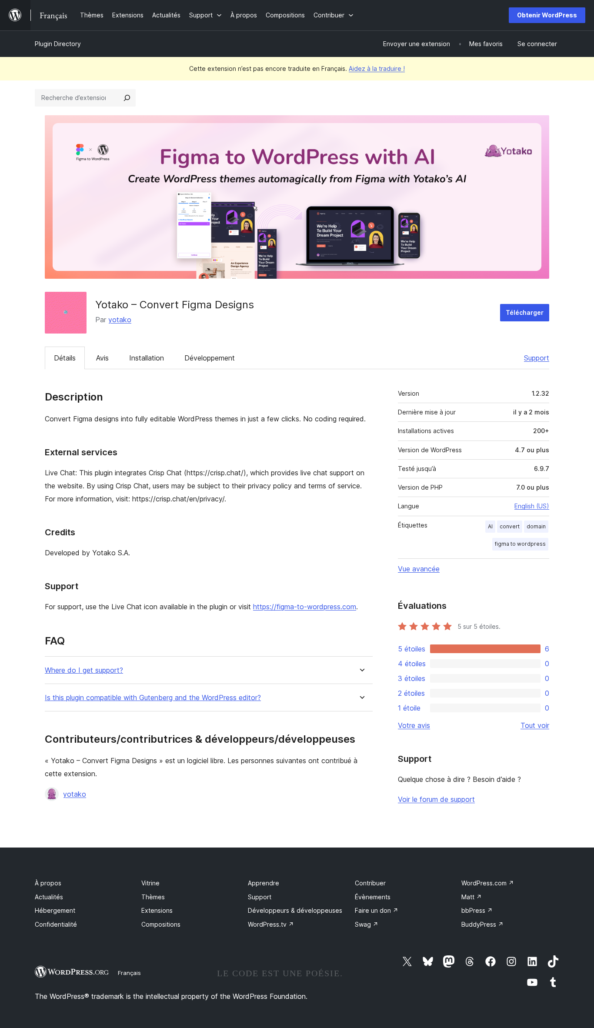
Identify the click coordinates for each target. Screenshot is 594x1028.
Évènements (372, 897)
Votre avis (414, 725)
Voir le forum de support (436, 799)
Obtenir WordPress (547, 15)
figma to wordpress (520, 544)
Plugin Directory (58, 43)
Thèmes (153, 897)
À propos (48, 883)
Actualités (49, 897)
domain (536, 526)
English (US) (531, 506)
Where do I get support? (84, 670)
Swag (366, 924)
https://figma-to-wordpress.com (304, 606)
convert (510, 526)
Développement (209, 358)
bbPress (477, 910)
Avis (102, 358)
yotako (119, 319)
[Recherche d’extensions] (127, 98)
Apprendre (263, 883)
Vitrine (150, 883)
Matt (471, 897)
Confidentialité (56, 924)
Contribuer (370, 883)
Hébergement (55, 910)
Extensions (157, 910)
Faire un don (376, 910)
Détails (65, 358)
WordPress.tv (271, 924)
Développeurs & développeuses (295, 910)
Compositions (160, 924)
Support (536, 358)
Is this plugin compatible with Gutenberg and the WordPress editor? (153, 698)
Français (129, 972)
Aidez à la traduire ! (377, 68)
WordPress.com (487, 883)
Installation (146, 358)
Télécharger (525, 312)
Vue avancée (419, 568)
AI (490, 526)
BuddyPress (482, 924)
